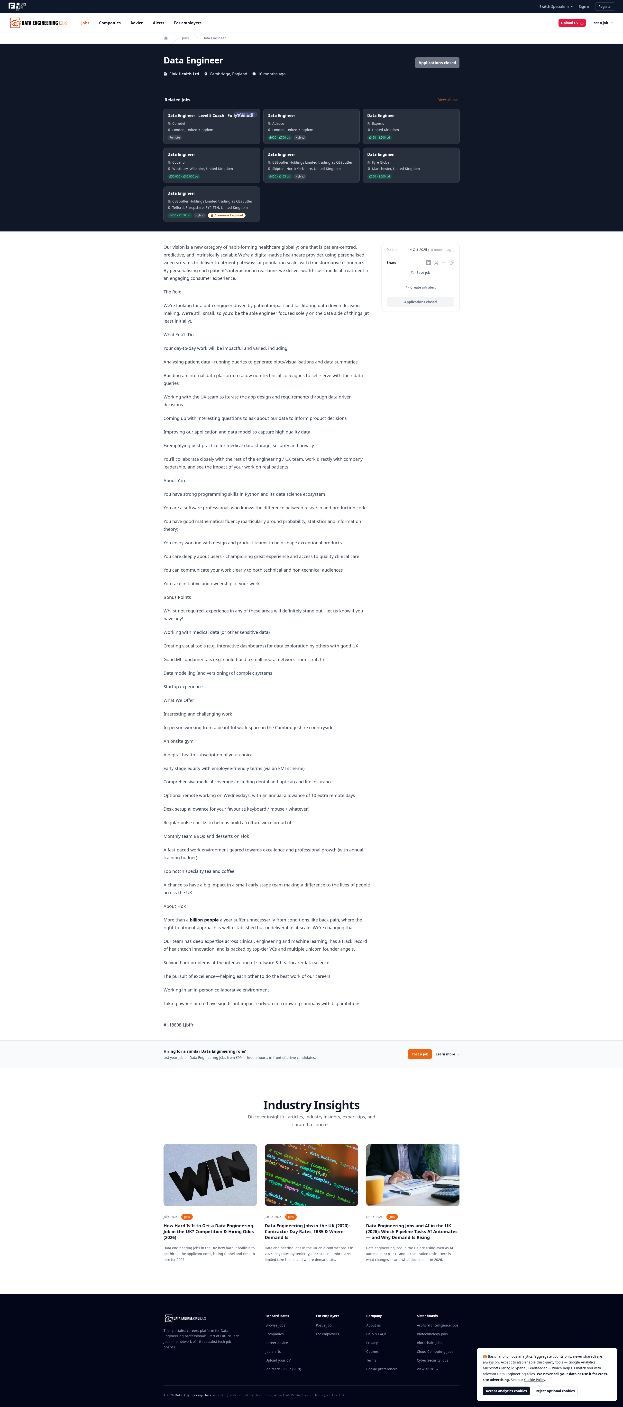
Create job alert (422, 287)
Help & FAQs (376, 1334)
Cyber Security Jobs (432, 1360)
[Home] (166, 38)
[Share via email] (444, 262)
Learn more (447, 1054)
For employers (188, 23)
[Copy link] (451, 262)
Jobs (85, 23)
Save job (423, 272)
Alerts (158, 23)
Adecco (278, 123)
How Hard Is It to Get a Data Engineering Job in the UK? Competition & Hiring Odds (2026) (209, 1231)
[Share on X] (436, 262)
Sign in (584, 6)
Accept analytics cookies (506, 1391)
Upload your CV (278, 1360)
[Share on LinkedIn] (428, 262)
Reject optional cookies (555, 1391)
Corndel (178, 123)
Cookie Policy (534, 1379)
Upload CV (569, 22)
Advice (136, 23)
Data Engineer (214, 38)
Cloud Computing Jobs (435, 1351)
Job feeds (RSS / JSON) (283, 1369)
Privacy (372, 1342)
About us (373, 1325)
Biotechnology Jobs (432, 1334)
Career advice (277, 1342)
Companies (110, 23)
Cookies (372, 1351)
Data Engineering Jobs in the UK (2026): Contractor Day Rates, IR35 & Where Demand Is (307, 1231)
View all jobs (448, 99)
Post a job (599, 22)
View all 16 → (428, 1369)
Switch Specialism (554, 6)
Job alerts (273, 1351)
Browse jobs (275, 1325)
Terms (371, 1360)
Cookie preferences (382, 1369)
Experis (378, 123)
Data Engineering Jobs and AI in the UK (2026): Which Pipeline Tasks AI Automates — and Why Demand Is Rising (412, 1231)
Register (605, 6)
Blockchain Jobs (429, 1342)
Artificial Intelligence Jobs (437, 1325)
